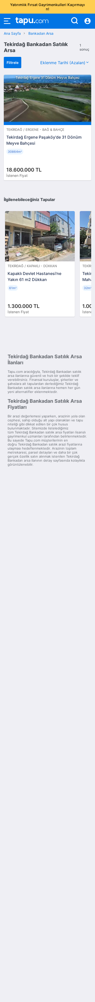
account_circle (87, 21)
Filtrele (12, 62)
